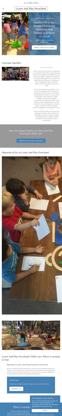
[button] (6, 8)
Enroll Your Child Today (44, 47)
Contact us (16, 389)
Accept (45, 410)
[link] (31, 9)
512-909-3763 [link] (31, 2)
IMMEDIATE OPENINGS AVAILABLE (31, 140)
